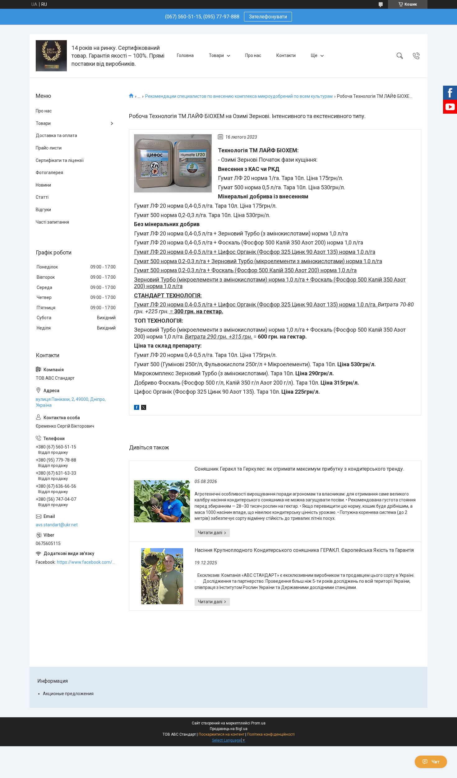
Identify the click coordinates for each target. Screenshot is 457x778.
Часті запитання (52, 222)
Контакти (286, 55)
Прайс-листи (49, 147)
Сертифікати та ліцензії (60, 160)
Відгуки (43, 209)
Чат (436, 761)
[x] (143, 408)
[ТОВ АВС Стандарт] (51, 55)
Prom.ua (258, 723)
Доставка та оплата (56, 135)
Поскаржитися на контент (221, 734)
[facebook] (136, 408)
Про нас (253, 55)
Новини (43, 185)
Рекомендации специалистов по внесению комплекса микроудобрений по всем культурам (239, 96)
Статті (42, 197)
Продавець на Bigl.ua (228, 729)
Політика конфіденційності (271, 734)
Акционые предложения (68, 693)
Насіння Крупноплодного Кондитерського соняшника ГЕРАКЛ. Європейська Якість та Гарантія (304, 550)
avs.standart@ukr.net (57, 524)
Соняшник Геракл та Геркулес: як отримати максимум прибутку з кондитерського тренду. (299, 469)
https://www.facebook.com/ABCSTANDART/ (87, 562)
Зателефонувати (268, 17)
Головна (185, 55)
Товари (216, 55)
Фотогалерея (49, 172)
